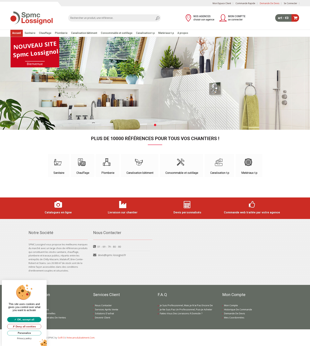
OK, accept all (25, 319)
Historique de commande (238, 309)
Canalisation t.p (145, 33)
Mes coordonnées (234, 317)
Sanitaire (30, 33)
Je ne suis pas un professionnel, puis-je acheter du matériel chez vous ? (199, 309)
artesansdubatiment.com (81, 337)
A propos (182, 33)
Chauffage (45, 33)
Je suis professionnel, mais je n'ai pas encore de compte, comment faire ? (200, 305)
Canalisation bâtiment (84, 33)
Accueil (16, 33)
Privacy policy (24, 338)
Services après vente (106, 309)
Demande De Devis (234, 313)
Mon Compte (231, 305)
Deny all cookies (25, 326)
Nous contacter (103, 305)
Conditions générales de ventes (48, 317)
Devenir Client (102, 317)
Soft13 (61, 337)
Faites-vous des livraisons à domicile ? (181, 313)
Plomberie (61, 33)
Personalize (24, 333)
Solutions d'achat (104, 313)
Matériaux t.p (166, 33)
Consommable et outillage (116, 33)
